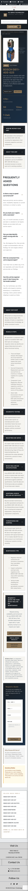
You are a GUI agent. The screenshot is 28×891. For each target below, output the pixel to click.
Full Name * (11, 702)
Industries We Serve (13, 438)
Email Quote (18, 91)
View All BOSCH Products (14, 638)
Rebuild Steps (11, 332)
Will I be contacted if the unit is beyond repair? (11, 259)
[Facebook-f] (11, 884)
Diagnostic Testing (13, 412)
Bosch (16, 32)
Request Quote (8, 91)
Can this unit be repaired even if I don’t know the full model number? (11, 279)
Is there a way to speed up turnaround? (10, 194)
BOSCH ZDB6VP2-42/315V (11, 822)
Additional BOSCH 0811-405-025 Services (13, 494)
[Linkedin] (14, 884)
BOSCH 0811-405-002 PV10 (11, 803)
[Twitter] (17, 884)
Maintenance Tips (12, 551)
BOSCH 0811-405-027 (10, 800)
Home (4, 32)
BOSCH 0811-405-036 (10, 813)
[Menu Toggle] (14, 9)
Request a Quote (14, 633)
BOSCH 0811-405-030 (10, 806)
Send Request (14, 739)
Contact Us (14, 862)
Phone (9, 715)
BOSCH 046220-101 (9, 816)
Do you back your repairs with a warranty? (11, 214)
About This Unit (11, 152)
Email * (10, 708)
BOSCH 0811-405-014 (10, 797)
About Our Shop (12, 310)
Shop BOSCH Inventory (14, 645)
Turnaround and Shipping (12, 522)
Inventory (10, 32)
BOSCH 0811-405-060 (10, 826)
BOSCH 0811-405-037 (10, 819)
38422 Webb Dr (14, 850)
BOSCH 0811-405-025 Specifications (12, 467)
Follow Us (14, 878)
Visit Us (14, 845)
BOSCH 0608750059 (9, 809)
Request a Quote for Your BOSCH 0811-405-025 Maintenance (14, 601)
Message (10, 721)
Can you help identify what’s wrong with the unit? (10, 236)
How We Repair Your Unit (13, 129)
